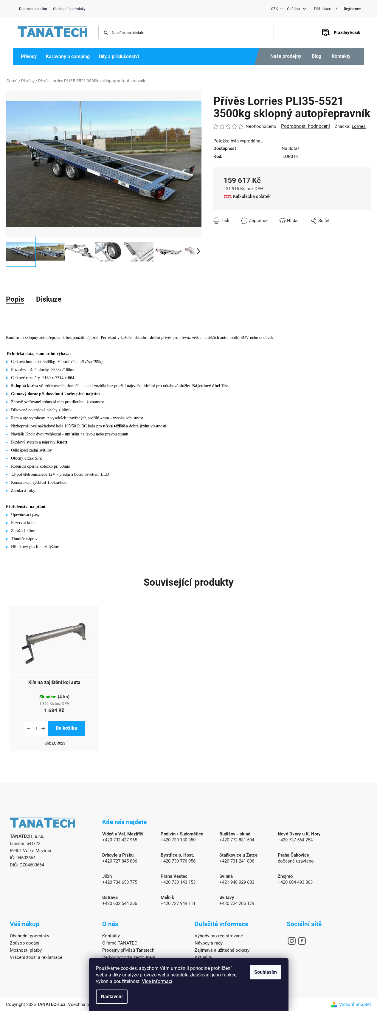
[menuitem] (28, 56)
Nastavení (111, 996)
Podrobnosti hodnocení (305, 126)
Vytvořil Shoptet (355, 1004)
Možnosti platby (26, 950)
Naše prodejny (285, 56)
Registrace (352, 9)
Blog (316, 56)
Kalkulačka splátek (252, 196)
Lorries (359, 126)
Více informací (157, 981)
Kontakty (341, 56)
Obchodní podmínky (69, 9)
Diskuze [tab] (48, 299)
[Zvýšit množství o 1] (43, 728)
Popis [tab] (15, 299)
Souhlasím (265, 972)
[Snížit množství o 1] (28, 728)
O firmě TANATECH (121, 943)
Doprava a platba (33, 9)
